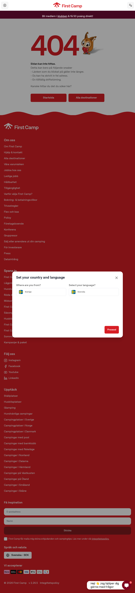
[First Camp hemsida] (67, 5)
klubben (62, 15)
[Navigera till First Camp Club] (4, 5)
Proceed (111, 330)
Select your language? (82, 285)
